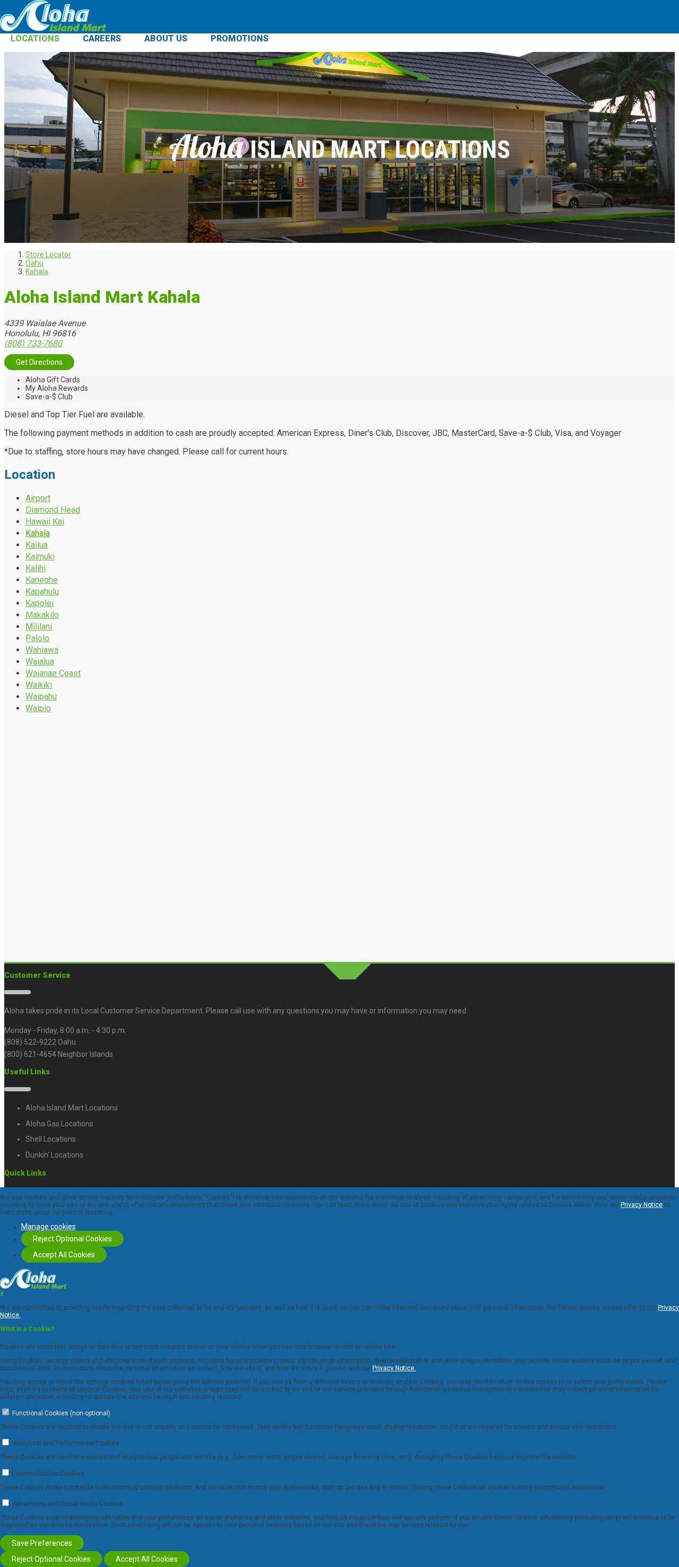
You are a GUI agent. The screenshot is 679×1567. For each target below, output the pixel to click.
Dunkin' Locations (54, 1155)
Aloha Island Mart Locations (71, 1108)
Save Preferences (42, 1543)
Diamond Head (52, 510)
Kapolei (39, 603)
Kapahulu (42, 591)
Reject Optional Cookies (72, 1239)
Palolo (37, 638)
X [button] (2, 1294)
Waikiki (38, 685)
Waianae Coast (53, 673)
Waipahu (41, 696)
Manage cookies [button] (48, 1226)
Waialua (39, 661)
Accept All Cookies (64, 1254)
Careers (102, 38)
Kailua (36, 545)
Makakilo (42, 615)
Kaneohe (41, 580)
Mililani (38, 626)
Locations (35, 38)
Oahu (34, 263)
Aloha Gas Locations (59, 1123)
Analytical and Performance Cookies (65, 1443)
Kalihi (35, 568)
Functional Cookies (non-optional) (61, 1413)
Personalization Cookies (48, 1473)
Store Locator (48, 254)
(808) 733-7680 (33, 343)
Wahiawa (41, 650)
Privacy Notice (642, 1205)
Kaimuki (40, 556)
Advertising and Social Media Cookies (67, 1504)
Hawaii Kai (44, 522)
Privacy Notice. (394, 1368)
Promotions (239, 38)
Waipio (38, 708)
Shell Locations (50, 1139)
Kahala (36, 271)
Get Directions (39, 362)
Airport (37, 498)
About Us (165, 38)
